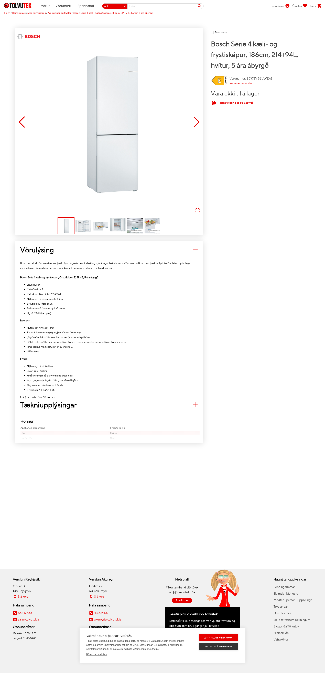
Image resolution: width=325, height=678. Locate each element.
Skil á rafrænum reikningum (292, 620)
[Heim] (19, 6)
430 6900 (101, 613)
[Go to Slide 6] (152, 225)
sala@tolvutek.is (28, 619)
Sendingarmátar (284, 587)
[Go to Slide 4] (117, 225)
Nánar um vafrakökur (96, 654)
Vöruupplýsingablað (241, 83)
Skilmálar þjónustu (286, 594)
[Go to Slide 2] (83, 225)
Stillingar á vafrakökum (219, 647)
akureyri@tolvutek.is (107, 619)
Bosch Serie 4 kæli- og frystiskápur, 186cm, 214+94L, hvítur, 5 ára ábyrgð (113, 13)
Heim (7, 13)
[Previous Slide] (22, 122)
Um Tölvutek (282, 613)
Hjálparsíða (281, 633)
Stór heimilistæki (36, 13)
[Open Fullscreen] (197, 211)
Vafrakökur (281, 639)
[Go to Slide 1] (66, 225)
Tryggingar (281, 607)
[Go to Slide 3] (100, 225)
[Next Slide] (196, 122)
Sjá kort (23, 597)
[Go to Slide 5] (135, 225)
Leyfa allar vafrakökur (218, 638)
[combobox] (165, 6)
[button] (109, 122)
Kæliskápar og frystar (59, 13)
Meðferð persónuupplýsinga (293, 600)
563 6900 (25, 613)
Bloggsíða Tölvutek (286, 626)
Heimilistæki (19, 13)
